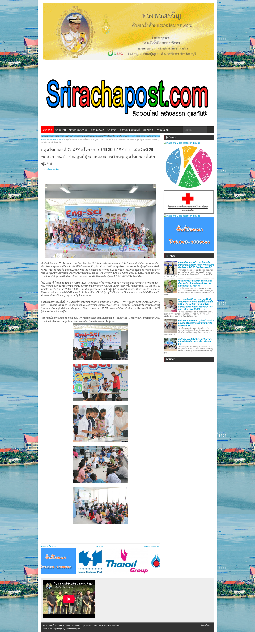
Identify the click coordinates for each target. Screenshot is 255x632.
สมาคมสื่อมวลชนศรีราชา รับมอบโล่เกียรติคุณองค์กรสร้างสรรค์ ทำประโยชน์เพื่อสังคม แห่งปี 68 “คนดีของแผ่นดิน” (196, 264)
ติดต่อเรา (148, 129)
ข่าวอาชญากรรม (78, 129)
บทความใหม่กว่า (49, 546)
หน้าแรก (47, 129)
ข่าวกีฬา (111, 129)
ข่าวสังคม (60, 129)
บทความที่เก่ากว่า (152, 546)
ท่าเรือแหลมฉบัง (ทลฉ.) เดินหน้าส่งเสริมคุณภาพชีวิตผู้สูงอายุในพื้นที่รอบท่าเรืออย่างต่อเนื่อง (196, 323)
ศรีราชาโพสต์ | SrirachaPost (71, 626)
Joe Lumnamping (73, 629)
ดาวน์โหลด (162, 129)
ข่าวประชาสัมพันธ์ (130, 129)
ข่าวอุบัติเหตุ (97, 129)
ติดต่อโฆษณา (206, 625)
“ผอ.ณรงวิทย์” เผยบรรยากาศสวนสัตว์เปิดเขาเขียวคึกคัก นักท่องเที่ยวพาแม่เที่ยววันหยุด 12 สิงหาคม (195, 283)
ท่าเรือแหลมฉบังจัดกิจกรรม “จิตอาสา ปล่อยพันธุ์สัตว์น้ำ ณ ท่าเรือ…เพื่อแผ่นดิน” (195, 341)
